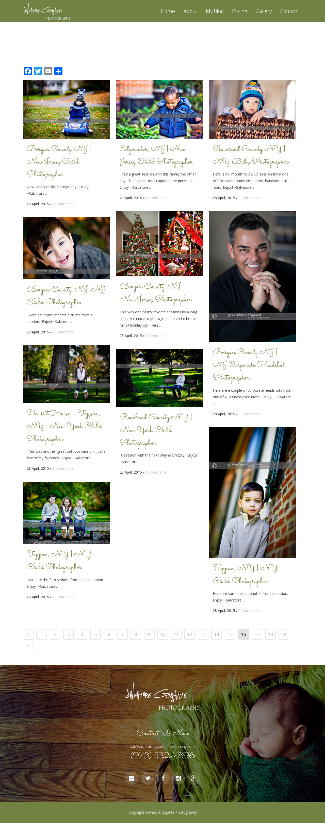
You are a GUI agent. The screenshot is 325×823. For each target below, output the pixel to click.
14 (216, 634)
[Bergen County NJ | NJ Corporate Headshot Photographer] (252, 276)
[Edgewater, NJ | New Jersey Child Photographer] (159, 109)
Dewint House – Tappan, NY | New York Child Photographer (64, 426)
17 (256, 634)
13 (203, 634)
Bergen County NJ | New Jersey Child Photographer (59, 162)
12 (189, 634)
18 (270, 634)
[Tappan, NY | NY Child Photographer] (252, 492)
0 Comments (63, 203)
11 (176, 634)
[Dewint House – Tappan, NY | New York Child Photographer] (66, 374)
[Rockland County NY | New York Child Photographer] (159, 378)
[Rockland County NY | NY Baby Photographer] (252, 109)
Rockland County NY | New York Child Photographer (156, 430)
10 (162, 634)
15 (230, 634)
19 (283, 634)
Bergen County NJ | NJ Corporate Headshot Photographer (249, 365)
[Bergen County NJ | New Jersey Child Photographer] (66, 109)
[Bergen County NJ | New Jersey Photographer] (159, 243)
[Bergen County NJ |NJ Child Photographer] (66, 248)
